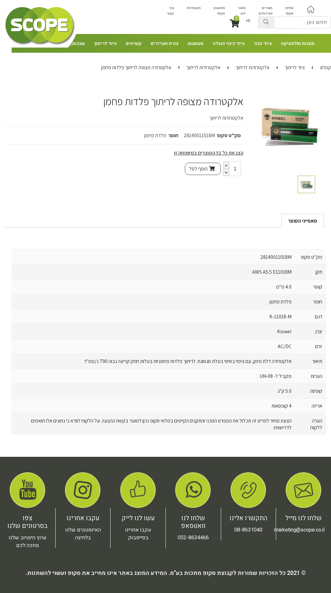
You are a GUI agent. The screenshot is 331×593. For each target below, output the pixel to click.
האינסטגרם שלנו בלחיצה (83, 534)
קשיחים (134, 43)
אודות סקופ (289, 10)
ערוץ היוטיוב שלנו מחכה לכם (28, 541)
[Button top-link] (310, 9)
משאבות (195, 43)
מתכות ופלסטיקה (298, 43)
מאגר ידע (242, 10)
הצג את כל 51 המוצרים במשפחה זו (208, 152)
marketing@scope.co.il (299, 530)
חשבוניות (194, 8)
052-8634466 (193, 538)
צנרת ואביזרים (164, 43)
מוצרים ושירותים (265, 10)
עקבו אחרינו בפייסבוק (138, 534)
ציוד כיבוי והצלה (229, 43)
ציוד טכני (263, 43)
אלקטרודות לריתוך (252, 67)
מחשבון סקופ (219, 10)
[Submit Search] (266, 22)
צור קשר (170, 10)
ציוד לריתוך (105, 43)
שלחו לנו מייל (303, 518)
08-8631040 (248, 530)
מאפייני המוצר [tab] (302, 220)
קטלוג (325, 67)
